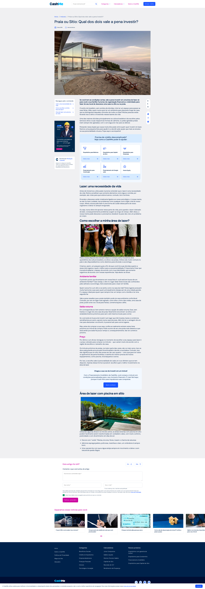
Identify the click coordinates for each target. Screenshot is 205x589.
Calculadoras (118, 4)
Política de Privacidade (61, 555)
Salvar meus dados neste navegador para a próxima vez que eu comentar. (83, 495)
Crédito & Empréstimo (86, 555)
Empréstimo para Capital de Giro (138, 563)
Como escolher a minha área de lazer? (62, 108)
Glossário (57, 562)
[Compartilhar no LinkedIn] (148, 121)
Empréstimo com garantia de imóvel (137, 552)
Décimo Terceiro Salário (111, 558)
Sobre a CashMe (133, 4)
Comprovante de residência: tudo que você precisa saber (101, 531)
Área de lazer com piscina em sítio (63, 113)
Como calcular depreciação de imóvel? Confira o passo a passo (167, 531)
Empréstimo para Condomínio (137, 556)
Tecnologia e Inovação (86, 568)
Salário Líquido (108, 555)
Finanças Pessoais (85, 561)
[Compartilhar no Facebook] (148, 117)
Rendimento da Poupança (112, 568)
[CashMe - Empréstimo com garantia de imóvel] (56, 4)
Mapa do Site (58, 558)
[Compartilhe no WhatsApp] (148, 114)
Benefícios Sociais (85, 551)
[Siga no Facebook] (136, 582)
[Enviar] (96, 3)
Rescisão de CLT (109, 565)
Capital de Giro (108, 561)
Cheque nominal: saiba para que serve (132, 530)
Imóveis (63, 17)
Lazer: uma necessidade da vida (63, 104)
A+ (148, 107)
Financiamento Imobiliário (136, 560)
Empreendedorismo (85, 558)
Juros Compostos (109, 551)
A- (148, 101)
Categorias (105, 4)
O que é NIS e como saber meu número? (67, 530)
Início (56, 17)
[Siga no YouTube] (149, 582)
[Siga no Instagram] (140, 582)
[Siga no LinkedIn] (144, 582)
